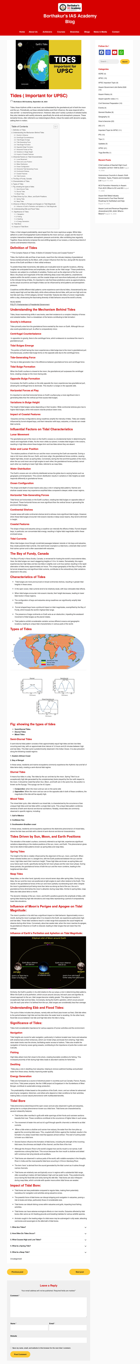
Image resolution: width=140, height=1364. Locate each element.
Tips (100, 139)
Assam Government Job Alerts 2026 (112, 87)
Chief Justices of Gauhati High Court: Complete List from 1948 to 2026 (112, 166)
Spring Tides (20, 199)
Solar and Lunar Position (24, 162)
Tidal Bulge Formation (24, 145)
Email (52, 1323)
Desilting (20, 219)
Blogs (87, 31)
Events (101, 107)
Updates (101, 143)
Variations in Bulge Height (25, 152)
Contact (115, 31)
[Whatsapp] (121, 52)
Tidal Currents (21, 176)
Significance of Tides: (21, 211)
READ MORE (15, 302)
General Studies (104, 112)
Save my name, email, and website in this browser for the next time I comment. (41, 1348)
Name (13, 1323)
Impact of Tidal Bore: (21, 226)
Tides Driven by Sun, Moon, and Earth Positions (30, 196)
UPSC (100, 148)
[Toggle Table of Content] (54, 127)
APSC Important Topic (107, 82)
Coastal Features (22, 174)
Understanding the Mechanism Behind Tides (28, 132)
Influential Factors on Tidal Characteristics (27, 157)
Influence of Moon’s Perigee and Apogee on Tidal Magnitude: (34, 204)
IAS (99, 125)
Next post (80, 1272)
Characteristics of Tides (21, 181)
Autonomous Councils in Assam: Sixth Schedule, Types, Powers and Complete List (114, 178)
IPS (99, 134)
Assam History (104, 94)
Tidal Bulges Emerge (23, 140)
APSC (100, 78)
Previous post (17, 1272)
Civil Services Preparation (108, 103)
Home (22, 31)
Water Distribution (22, 164)
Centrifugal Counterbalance (25, 137)
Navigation (20, 214)
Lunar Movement (22, 159)
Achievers (47, 31)
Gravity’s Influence (22, 135)
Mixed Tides (20, 194)
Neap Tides (20, 201)
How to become (104, 121)
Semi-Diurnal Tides (23, 189)
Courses (61, 31)
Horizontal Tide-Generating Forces (27, 169)
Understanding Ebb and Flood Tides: (27, 209)
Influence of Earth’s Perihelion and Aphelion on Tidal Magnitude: (37, 206)
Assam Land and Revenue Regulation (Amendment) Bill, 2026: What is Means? (113, 211)
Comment (14, 1295)
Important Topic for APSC (108, 130)
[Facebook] (101, 52)
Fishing (19, 216)
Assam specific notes (106, 98)
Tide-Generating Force (24, 142)
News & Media (100, 31)
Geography (102, 116)
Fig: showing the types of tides (23, 186)
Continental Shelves (23, 171)
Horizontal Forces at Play (24, 149)
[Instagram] (108, 52)
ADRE (100, 73)
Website (13, 1336)
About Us (33, 31)
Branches (74, 31)
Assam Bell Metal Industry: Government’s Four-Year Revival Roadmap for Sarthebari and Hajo (111, 198)
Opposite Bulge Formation (25, 147)
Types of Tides (18, 184)
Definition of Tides (19, 130)
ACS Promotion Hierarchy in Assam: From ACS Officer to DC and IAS (112, 186)
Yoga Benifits (103, 152)
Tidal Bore (17, 224)
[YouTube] (114, 52)
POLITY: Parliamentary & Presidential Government (29, 304)
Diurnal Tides (21, 191)
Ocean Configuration (23, 166)
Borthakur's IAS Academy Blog (70, 18)
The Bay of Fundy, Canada (22, 178)
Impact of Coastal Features (25, 154)
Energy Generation (23, 221)
